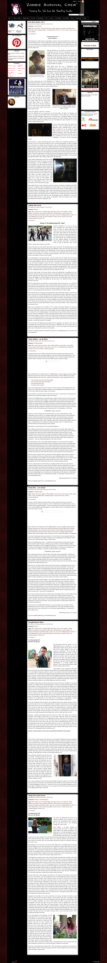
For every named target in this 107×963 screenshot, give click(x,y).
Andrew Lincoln (38, 211)
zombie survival (57, 216)
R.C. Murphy (73, 478)
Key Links (33, 18)
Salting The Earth (34, 205)
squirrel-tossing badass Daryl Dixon (42, 381)
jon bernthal (63, 28)
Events (51, 18)
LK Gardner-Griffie (38, 489)
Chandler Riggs (46, 211)
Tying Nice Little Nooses (36, 795)
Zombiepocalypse (38, 343)
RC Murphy (37, 23)
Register (75, 1)
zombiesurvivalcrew (49, 348)
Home (9, 18)
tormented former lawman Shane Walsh (43, 380)
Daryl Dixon (54, 211)
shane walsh (47, 347)
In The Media (58, 18)
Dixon (58, 211)
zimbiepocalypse (49, 495)
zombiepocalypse (32, 218)
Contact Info (78, 18)
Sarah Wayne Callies (44, 215)
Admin (84, 18)
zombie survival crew (67, 216)
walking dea (70, 347)
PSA (46, 18)
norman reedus (66, 213)
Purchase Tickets (90, 45)
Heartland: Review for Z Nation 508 (16, 56)
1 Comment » (31, 220)
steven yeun (54, 347)
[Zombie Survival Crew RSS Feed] (83, 1)
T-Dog (33, 495)
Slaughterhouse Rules (36, 622)
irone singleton (64, 211)
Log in (79, 1)
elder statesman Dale (38, 385)
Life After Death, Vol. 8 (36, 22)
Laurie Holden (43, 213)
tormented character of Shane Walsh (54, 530)
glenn (49, 345)
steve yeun (52, 215)
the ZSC (58, 30)
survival (57, 215)
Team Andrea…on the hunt (38, 339)
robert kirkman (40, 347)
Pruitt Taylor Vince (32, 30)
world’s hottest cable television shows (53, 375)
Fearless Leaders (17, 18)
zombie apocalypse (48, 216)
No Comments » (32, 33)
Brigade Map (26, 18)
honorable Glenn (37, 383)
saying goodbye (42, 30)
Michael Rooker (57, 213)
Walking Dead (34, 216)
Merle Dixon (50, 213)
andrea (36, 345)
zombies (33, 31)
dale (40, 345)
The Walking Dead (50, 30)
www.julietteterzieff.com (50, 480)
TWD (67, 30)
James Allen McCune (46, 28)
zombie (40, 216)
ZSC (43, 218)
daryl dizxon (44, 345)
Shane (70, 494)
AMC (32, 28)
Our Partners (66, 18)
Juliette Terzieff (38, 340)
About (72, 18)
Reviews (36, 209)
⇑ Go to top (96, 961)
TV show (63, 30)
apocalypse (37, 28)
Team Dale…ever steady (36, 488)
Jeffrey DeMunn (56, 28)
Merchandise (40, 18)
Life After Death (37, 26)
